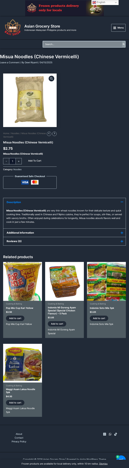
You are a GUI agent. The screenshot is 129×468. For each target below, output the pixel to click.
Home (6, 133)
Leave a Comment (10, 62)
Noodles (15, 133)
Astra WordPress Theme (93, 459)
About (19, 434)
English (100, 2)
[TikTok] (115, 434)
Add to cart (34, 160)
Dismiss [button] (103, 463)
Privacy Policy (19, 441)
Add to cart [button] (15, 318)
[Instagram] (104, 434)
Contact (19, 437)
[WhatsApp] (110, 434)
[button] (51, 78)
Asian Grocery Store (42, 26)
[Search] (124, 44)
